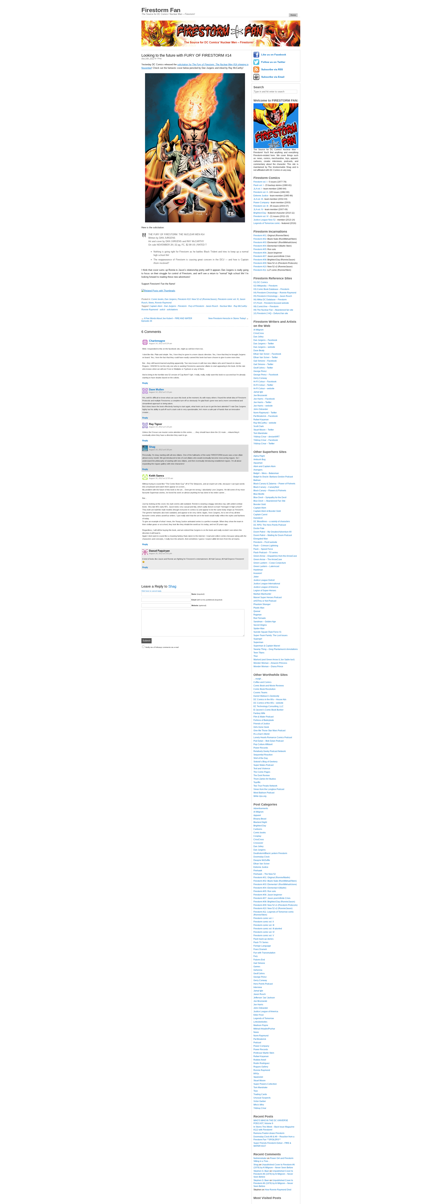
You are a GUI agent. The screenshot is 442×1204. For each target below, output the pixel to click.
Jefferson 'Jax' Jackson (264, 997)
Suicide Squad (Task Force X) (267, 632)
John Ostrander (260, 409)
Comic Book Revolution (264, 689)
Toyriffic (257, 782)
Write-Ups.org (259, 796)
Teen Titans (258, 652)
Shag (159, 58)
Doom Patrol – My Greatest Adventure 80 (272, 532)
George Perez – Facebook (265, 374)
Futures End (259, 959)
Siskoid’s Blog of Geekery (265, 761)
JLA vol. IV (258, 209)
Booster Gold (259, 504)
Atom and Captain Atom (264, 466)
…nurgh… (258, 679)
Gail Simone (259, 963)
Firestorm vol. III (260, 206)
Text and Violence (261, 768)
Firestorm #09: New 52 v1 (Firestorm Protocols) (275, 905)
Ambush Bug (259, 459)
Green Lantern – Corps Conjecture (269, 563)
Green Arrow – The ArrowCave (267, 559)
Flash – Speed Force (263, 549)
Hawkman (258, 570)
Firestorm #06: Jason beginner (267, 895)
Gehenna (257, 970)
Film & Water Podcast (263, 717)
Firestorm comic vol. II (263, 921)
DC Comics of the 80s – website (268, 703)
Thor (255, 656)
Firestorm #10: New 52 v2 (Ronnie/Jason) (197, 299)
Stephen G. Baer (261, 1171)
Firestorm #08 (259, 259)
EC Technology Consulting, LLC (268, 706)
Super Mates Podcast (263, 765)
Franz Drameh (260, 949)
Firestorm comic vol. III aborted (267, 928)
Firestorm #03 (259, 242)
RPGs (256, 1073)
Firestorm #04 (259, 246)
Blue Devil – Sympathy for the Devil (269, 497)
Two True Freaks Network (265, 786)
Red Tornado (259, 618)
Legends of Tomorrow (263, 1018)
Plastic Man (258, 608)
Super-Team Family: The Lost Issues (270, 635)
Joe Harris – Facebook (264, 399)
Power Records (260, 748)
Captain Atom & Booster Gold (267, 511)
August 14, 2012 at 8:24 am (160, 343)
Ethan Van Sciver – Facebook (267, 354)
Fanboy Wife (259, 713)
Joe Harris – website (263, 406)
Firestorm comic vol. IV (228, 299)
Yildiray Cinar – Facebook (265, 440)
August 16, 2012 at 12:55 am (161, 478)
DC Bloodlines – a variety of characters (271, 521)
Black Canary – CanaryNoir (266, 487)
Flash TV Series (260, 942)
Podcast (257, 1042)
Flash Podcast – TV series (265, 552)
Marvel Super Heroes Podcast (267, 597)
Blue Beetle (258, 494)
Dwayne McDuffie (261, 860)
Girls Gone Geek (261, 727)
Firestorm (182, 306)
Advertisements (260, 808)
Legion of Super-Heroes (264, 590)
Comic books (157, 299)
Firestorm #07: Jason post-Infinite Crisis (271, 898)
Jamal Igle (258, 392)
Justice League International (266, 583)
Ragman (257, 614)
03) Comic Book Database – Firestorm (271, 289)
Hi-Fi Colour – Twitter (263, 385)
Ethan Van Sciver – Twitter (265, 357)
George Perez (260, 371)
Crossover (258, 843)
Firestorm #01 (259, 235)
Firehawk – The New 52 (264, 874)
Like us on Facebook (273, 54)
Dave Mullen (156, 389)
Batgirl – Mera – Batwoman (266, 473)
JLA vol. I (257, 189)
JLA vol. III (258, 199)
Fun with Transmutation (264, 953)
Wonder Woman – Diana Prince (268, 666)
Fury (255, 956)
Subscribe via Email (272, 76)
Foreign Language (262, 946)
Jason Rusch (212, 306)
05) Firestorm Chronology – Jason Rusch (272, 296)
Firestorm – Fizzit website (265, 542)
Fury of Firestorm (196, 306)
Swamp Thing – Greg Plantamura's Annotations (275, 649)
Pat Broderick (259, 1039)
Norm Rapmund (260, 1035)
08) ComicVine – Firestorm (265, 306)
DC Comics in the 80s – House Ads (269, 699)
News (151, 302)
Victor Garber (259, 1101)
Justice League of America (265, 587)
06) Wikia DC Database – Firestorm (270, 299)
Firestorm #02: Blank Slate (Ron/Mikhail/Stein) (275, 881)
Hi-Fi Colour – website (263, 388)
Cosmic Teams (260, 692)
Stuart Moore (259, 1080)
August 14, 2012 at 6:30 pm (160, 450)
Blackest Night (260, 822)
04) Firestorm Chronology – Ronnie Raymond (274, 292)
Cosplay (257, 836)
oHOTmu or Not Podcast (264, 601)
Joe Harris (258, 1004)
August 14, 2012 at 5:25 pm (160, 427)
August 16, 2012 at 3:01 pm (160, 553)
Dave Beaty (258, 350)
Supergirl (257, 639)
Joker (256, 576)
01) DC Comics (260, 282)
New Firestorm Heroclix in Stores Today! (227, 318)
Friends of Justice (261, 723)
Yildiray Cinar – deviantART (266, 436)
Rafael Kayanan (261, 419)
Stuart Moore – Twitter (263, 430)
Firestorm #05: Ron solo (264, 891)
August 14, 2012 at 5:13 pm (160, 392)
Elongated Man (260, 539)
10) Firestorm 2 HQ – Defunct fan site (270, 313)
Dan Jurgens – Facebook (265, 340)
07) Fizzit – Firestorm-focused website (271, 303)
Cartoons (257, 829)
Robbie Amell (259, 1060)
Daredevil (258, 518)
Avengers (257, 470)
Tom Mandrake (260, 433)
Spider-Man (259, 628)
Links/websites (260, 1022)
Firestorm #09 (259, 263)
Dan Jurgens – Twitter (263, 343)
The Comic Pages (261, 772)
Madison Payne (260, 1025)
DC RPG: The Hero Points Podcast (269, 525)
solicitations (172, 309)
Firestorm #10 (259, 266)
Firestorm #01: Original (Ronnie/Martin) (271, 877)
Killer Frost (258, 1015)
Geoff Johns (259, 973)
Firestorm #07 (259, 256)
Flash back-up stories (263, 939)
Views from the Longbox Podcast (268, 789)
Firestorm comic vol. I (263, 918)
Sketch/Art (258, 1077)
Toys (255, 1091)
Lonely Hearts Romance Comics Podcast (272, 737)
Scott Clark (258, 426)
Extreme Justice (260, 195)
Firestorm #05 (259, 249)
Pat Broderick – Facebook (265, 416)
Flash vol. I (258, 185)
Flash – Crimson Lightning (265, 545)
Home (293, 15)
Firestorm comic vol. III (263, 925)
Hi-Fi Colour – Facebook (264, 381)
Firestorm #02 (259, 239)
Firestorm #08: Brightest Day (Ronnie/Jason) (274, 901)
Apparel (257, 815)
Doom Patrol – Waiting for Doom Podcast (272, 535)
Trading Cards (260, 1094)
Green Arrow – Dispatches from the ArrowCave (275, 556)
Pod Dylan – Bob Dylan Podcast (268, 741)
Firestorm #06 (259, 253)
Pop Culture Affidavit (262, 744)
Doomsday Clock (261, 857)
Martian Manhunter (262, 594)
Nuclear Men (226, 306)
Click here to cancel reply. (151, 591)
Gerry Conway (260, 378)
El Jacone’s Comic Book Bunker (268, 710)
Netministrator (260, 1158)
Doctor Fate (258, 528)
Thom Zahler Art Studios (264, 779)
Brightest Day (259, 213)
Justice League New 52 (264, 220)
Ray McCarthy (240, 306)
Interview (257, 987)
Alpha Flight (259, 456)
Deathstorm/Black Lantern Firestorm (270, 853)
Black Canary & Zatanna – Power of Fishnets (274, 483)
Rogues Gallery (260, 1067)
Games (256, 966)
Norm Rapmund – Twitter (265, 412)
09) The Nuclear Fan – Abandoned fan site (273, 310)
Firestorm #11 (259, 270)
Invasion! (257, 573)
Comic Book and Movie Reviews (268, 685)
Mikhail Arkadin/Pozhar (264, 1029)
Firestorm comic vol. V (263, 935)
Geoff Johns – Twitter (263, 368)
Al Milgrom (258, 330)
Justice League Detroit (264, 580)
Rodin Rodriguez (261, 1063)
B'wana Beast (259, 819)
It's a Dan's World (261, 734)
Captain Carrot (260, 514)
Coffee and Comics (262, 682)
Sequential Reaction (263, 755)
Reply (145, 383)
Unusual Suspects (262, 1098)
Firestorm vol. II (260, 192)
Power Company (261, 202)
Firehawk (257, 870)
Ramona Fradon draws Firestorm (268, 1133)
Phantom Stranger (262, 604)
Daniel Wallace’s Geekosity (266, 696)
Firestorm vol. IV (260, 216)
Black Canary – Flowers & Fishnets (269, 490)
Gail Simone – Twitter (263, 364)
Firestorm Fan (160, 10)
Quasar (256, 611)
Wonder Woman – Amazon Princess (270, 663)
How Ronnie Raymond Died (278, 1189)
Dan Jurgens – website (264, 347)
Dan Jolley (258, 336)
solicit (162, 309)
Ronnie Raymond (163, 302)
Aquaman (258, 463)
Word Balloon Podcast (263, 793)
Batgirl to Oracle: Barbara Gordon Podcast (273, 477)
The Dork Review (261, 775)
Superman (258, 642)
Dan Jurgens (171, 299)
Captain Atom (156, 306)
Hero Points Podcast (263, 984)
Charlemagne (157, 340)
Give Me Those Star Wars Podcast (269, 730)
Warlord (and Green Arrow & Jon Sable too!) (274, 659)
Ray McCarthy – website (264, 423)
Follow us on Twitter (273, 62)
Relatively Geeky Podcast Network (269, 751)
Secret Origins (260, 625)
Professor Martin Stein (263, 1053)
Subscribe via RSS (272, 69)
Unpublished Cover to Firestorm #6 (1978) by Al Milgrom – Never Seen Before (273, 1174)
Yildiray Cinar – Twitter (264, 443)
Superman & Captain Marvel (266, 646)
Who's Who (258, 1105)
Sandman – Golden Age (264, 621)
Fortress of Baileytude (263, 720)
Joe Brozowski (260, 395)
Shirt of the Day (260, 758)
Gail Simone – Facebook (265, 361)
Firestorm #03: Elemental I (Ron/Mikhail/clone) (275, 884)
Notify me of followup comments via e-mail (162, 647)
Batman (257, 480)
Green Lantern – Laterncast (266, 566)
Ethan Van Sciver (261, 863)
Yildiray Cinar (259, 1108)
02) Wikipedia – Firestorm (265, 286)
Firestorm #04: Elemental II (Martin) (269, 888)
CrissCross (258, 333)
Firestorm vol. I (260, 182)
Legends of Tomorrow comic (266, 223)
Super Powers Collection (265, 1084)
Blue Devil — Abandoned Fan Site (269, 501)
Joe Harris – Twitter (262, 402)
